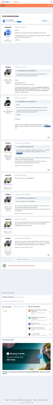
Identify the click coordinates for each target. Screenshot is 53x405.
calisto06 (8, 175)
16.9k (7, 187)
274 (11, 187)
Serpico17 (33, 320)
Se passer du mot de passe (37, 327)
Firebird (7, 67)
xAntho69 (10, 20)
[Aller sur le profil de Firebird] (8, 72)
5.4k (7, 79)
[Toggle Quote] (16, 70)
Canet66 (33, 329)
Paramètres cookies (43, 400)
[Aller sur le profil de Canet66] (29, 328)
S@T (8, 98)
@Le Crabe (47, 126)
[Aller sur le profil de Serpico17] (29, 318)
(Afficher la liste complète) (19, 306)
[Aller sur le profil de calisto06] (8, 180)
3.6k (9, 110)
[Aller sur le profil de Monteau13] (29, 310)
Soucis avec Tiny (35, 323)
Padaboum (33, 324)
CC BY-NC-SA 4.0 (26, 401)
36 (10, 79)
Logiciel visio (36, 333)
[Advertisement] (26, 10)
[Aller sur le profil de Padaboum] (29, 324)
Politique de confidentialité (17, 400)
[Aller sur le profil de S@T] (8, 103)
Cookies (35, 400)
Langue (7, 400)
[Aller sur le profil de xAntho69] (3, 20)
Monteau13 (33, 312)
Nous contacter (28, 400)
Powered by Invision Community (26, 402)
